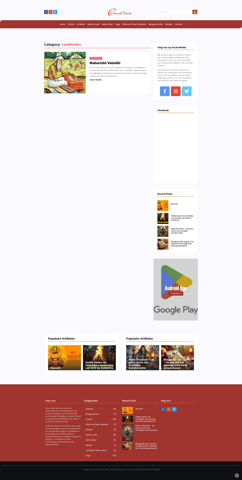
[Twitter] (55, 12)
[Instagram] (51, 12)
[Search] (194, 12)
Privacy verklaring (134, 469)
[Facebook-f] (46, 12)
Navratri (174, 204)
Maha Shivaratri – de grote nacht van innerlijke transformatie (182, 231)
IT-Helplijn (156, 469)
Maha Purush (96, 58)
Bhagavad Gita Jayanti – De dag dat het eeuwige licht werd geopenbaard (182, 244)
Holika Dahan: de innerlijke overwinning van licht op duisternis (182, 218)
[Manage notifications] (237, 475)
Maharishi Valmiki (105, 63)
